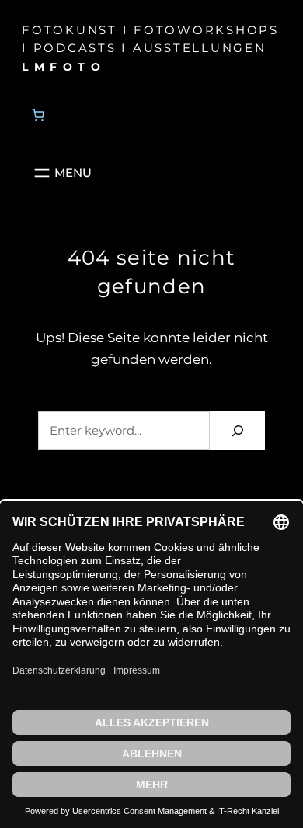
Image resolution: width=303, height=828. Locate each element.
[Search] (237, 430)
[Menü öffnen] (61, 173)
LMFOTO (64, 67)
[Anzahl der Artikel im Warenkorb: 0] (38, 115)
